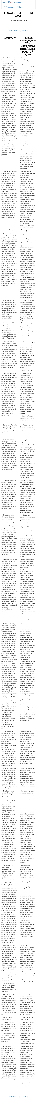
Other (19, 6)
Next (23, 30)
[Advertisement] (18, 23)
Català (19, 2)
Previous (15, 30)
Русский (9, 6)
